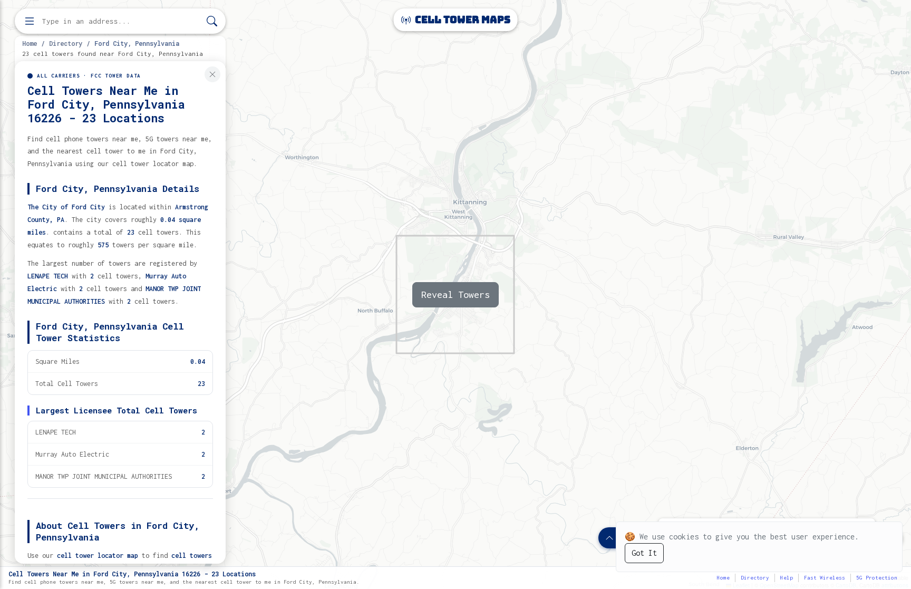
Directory (65, 43)
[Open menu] (29, 21)
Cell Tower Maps (461, 20)
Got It (644, 552)
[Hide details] (212, 74)
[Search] (212, 21)
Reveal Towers (455, 294)
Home (29, 43)
